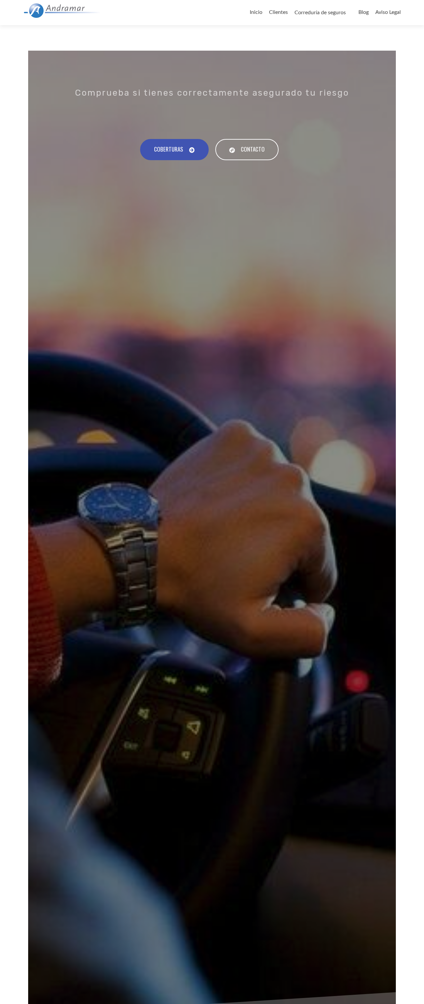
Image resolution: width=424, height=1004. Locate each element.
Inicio (256, 12)
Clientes (278, 12)
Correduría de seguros (320, 12)
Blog (363, 12)
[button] (174, 149)
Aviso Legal (388, 12)
